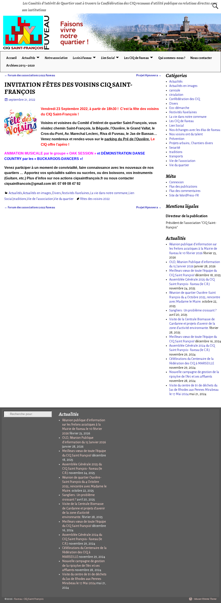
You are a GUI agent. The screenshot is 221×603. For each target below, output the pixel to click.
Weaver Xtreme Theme (205, 599)
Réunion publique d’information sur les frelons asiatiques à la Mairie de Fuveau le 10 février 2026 (193, 248)
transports (176, 156)
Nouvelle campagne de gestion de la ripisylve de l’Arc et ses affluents (83, 565)
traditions (19, 199)
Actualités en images (37, 193)
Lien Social (108, 58)
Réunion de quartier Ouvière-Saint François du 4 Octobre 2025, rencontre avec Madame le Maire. (194, 297)
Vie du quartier (64, 199)
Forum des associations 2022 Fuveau (29, 75)
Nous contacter (201, 58)
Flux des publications (183, 186)
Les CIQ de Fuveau (136, 58)
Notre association (56, 58)
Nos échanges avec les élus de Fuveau (194, 130)
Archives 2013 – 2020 (20, 65)
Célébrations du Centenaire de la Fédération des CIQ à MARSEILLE (84, 552)
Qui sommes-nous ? (171, 58)
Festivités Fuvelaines (75, 193)
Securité (174, 147)
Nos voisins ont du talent (186, 134)
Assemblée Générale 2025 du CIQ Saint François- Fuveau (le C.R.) (82, 469)
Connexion (176, 182)
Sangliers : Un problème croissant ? (192, 310)
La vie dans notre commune (109, 193)
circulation (176, 94)
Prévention (176, 138)
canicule (174, 90)
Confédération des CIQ (184, 99)
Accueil (11, 58)
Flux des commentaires (184, 191)
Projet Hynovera (148, 75)
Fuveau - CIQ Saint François (29, 599)
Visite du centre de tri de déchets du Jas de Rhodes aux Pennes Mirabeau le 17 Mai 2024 (193, 390)
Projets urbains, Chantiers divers (191, 143)
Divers (56, 193)
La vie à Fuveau (82, 58)
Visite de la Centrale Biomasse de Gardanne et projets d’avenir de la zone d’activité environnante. (192, 323)
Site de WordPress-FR (184, 195)
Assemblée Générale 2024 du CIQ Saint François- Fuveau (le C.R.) (82, 539)
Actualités (28, 58)
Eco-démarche (179, 108)
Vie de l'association (40, 199)
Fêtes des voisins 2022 (95, 199)
